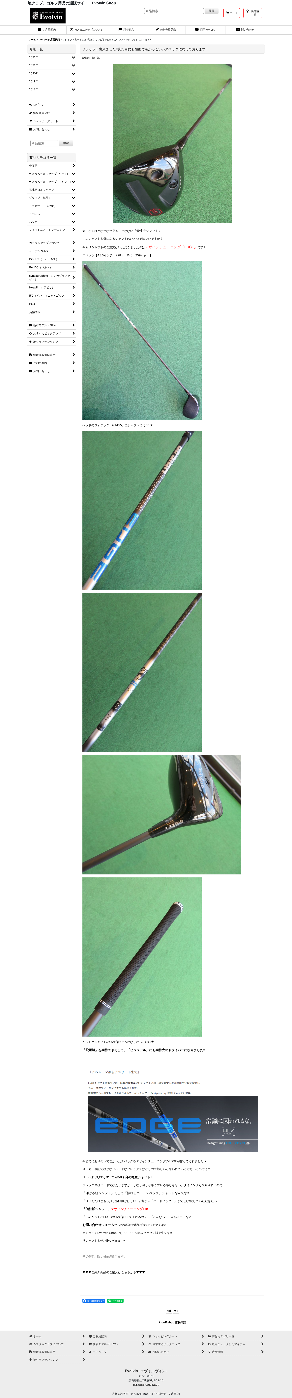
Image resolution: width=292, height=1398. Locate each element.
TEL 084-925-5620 (146, 1384)
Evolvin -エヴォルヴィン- (146, 1371)
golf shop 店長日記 (173, 1322)
